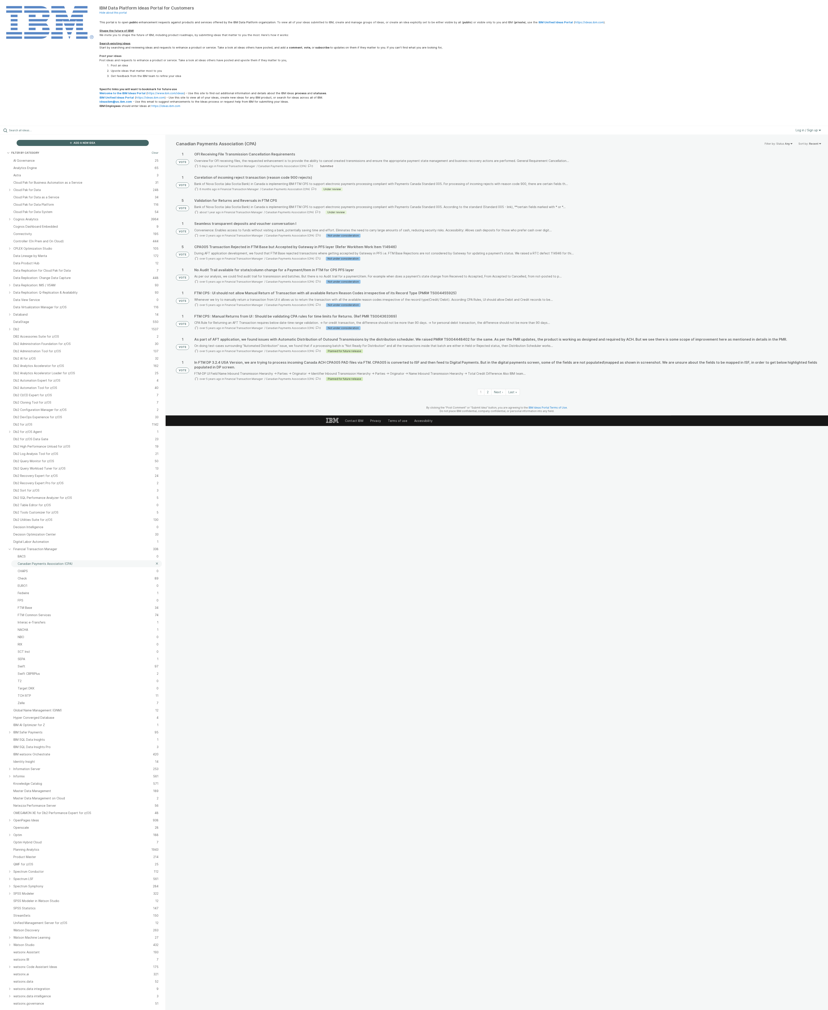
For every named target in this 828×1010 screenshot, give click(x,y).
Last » (512, 392)
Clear (155, 152)
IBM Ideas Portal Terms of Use (547, 407)
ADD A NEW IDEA (84, 142)
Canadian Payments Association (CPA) (282, 166)
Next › (498, 392)
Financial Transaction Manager (236, 166)
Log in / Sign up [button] (807, 130)
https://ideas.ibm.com (589, 22)
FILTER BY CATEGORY (25, 152)
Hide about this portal (113, 12)
